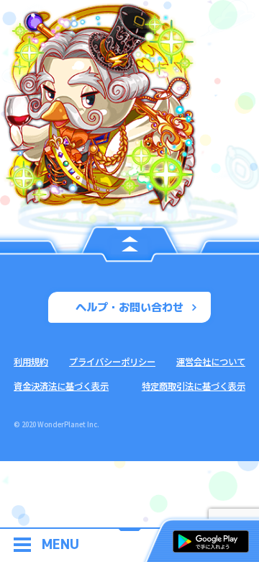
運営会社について (210, 361)
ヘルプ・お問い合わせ (129, 307)
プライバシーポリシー (112, 361)
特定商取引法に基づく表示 (193, 386)
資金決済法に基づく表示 (61, 386)
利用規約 (31, 361)
